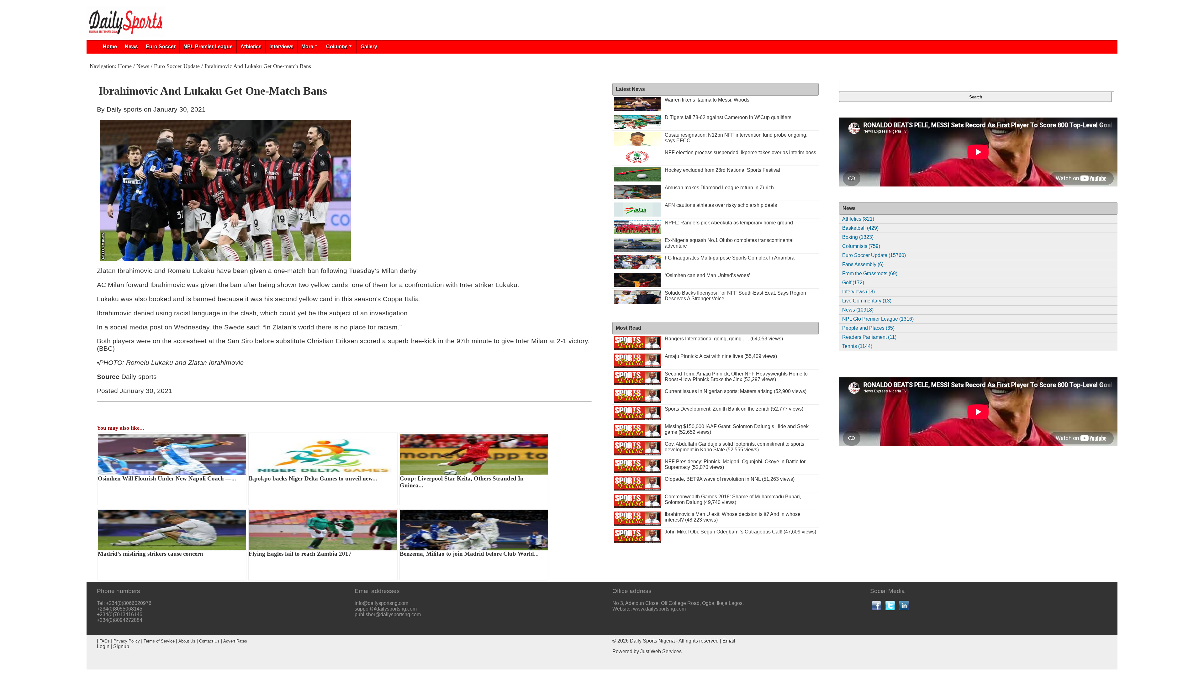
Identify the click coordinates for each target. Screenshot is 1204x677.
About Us (186, 641)
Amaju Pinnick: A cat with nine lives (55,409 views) (721, 356)
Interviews (281, 46)
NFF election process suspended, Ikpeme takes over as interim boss (740, 152)
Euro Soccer (161, 46)
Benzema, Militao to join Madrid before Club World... (469, 553)
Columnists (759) (861, 246)
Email (728, 640)
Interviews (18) (858, 291)
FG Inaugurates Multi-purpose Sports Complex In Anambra (730, 257)
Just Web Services (661, 651)
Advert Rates (235, 641)
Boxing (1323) (858, 237)
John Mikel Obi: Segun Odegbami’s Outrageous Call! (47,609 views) (740, 531)
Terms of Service (159, 641)
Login (103, 646)
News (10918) (858, 309)
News (131, 46)
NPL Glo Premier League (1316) (878, 319)
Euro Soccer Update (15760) (874, 255)
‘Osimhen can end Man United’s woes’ (707, 275)
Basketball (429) (860, 228)
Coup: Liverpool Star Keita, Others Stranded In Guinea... (462, 482)
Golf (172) (853, 282)
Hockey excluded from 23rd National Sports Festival (722, 170)
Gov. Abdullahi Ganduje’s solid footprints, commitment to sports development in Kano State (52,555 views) (734, 446)
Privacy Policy (127, 641)
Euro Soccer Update (177, 66)
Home (110, 46)
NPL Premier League (208, 46)
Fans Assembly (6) (863, 264)
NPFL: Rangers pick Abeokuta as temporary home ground (729, 222)
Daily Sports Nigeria (652, 640)
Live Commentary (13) (866, 300)
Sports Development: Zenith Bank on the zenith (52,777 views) (734, 409)
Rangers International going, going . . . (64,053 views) (724, 338)
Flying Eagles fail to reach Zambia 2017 (300, 553)
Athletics (250, 46)
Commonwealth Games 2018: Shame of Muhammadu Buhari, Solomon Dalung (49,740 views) (733, 499)
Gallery (369, 46)
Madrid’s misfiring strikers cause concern (150, 553)
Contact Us (209, 641)
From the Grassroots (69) (869, 273)
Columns (337, 46)
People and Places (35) (868, 328)
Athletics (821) (858, 219)
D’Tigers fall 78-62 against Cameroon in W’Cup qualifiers (728, 117)
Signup (121, 646)
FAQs (104, 641)
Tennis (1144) (857, 346)
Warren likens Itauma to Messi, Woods (707, 99)
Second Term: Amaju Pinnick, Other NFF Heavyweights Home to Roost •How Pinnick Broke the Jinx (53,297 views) (736, 376)
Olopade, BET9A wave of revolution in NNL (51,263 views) (730, 479)
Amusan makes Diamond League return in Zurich (719, 187)
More (307, 46)
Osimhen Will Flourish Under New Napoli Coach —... (167, 478)
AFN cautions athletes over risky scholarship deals (721, 205)
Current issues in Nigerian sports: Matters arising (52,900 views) (735, 391)
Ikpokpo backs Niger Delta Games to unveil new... (313, 478)
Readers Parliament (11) (869, 337)
